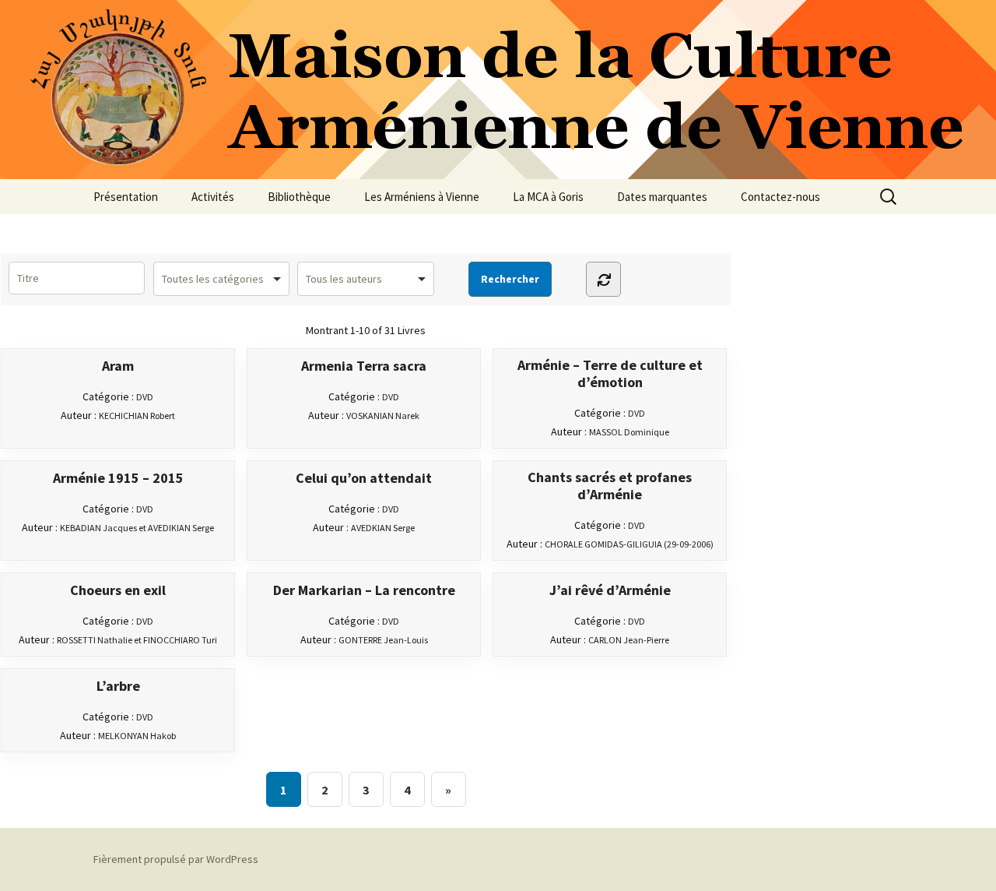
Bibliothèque (299, 196)
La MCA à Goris (548, 196)
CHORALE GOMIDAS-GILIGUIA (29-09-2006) (629, 544)
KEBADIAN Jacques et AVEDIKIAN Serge (137, 528)
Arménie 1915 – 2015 (118, 478)
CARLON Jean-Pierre (628, 640)
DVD (144, 397)
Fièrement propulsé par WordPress (175, 859)
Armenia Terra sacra (363, 366)
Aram (118, 366)
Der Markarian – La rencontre (364, 590)
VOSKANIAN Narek (382, 415)
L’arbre (118, 686)
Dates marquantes (662, 196)
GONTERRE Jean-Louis (383, 640)
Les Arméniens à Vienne (421, 196)
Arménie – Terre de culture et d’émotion (610, 374)
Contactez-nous (780, 196)
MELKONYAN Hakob (137, 735)
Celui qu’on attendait (364, 478)
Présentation (125, 196)
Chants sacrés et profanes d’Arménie (610, 486)
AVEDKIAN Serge (383, 528)
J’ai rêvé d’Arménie (610, 590)
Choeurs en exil (118, 590)
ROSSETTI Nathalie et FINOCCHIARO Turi (137, 640)
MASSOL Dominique (629, 432)
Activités (212, 196)
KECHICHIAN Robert (137, 415)
